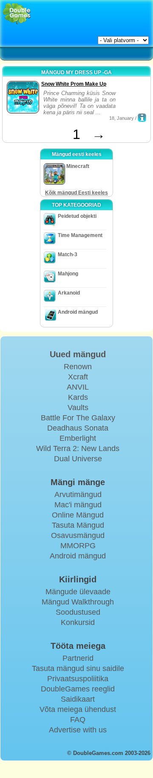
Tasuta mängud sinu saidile (78, 668)
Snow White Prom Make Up (73, 84)
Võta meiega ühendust (78, 709)
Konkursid (78, 622)
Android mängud (78, 312)
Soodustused (78, 612)
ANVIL (78, 387)
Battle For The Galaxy (78, 418)
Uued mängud (78, 354)
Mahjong (68, 274)
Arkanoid (69, 293)
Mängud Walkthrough (78, 602)
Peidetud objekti (77, 216)
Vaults (78, 407)
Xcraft (78, 377)
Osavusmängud (78, 535)
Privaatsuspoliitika (77, 678)
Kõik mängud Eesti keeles (76, 193)
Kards (78, 397)
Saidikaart (78, 699)
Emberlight (78, 438)
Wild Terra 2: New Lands (77, 448)
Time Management (80, 235)
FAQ (77, 719)
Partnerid (78, 658)
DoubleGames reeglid (78, 689)
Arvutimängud (78, 494)
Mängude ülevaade (77, 591)
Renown (78, 366)
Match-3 (67, 254)
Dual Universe (78, 458)
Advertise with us (78, 730)
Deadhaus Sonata (77, 428)
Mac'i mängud (78, 504)
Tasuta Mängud (78, 525)
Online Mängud (78, 515)
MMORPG (78, 545)
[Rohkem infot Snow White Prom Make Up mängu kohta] (142, 117)
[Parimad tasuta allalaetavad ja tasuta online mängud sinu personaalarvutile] (17, 13)
